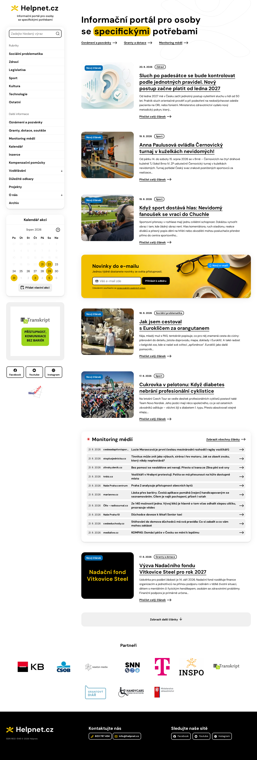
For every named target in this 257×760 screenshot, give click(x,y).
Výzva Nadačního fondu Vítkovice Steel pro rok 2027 (172, 568)
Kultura (14, 86)
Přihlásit (155, 280)
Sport (13, 78)
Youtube (34, 374)
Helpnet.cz (39, 8)
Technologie (18, 94)
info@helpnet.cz (128, 736)
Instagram (54, 374)
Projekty (15, 187)
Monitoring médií (22, 138)
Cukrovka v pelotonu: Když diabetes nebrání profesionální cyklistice (181, 387)
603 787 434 (102, 736)
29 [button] (49, 271)
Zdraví (14, 62)
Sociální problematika (26, 54)
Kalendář (16, 146)
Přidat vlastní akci (37, 287)
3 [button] (35, 278)
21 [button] (42, 264)
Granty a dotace (135, 43)
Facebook (15, 374)
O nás (13, 195)
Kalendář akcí (35, 219)
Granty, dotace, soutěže (27, 130)
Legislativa (17, 70)
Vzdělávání (17, 171)
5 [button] (49, 278)
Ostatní (15, 102)
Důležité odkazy (21, 179)
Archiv (14, 203)
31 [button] (14, 278)
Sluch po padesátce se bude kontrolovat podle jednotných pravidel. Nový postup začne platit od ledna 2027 (187, 82)
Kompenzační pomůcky (27, 163)
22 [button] (49, 264)
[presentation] (107, 85)
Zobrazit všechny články (223, 439)
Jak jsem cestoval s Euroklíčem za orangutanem (174, 324)
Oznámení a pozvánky (25, 122)
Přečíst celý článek (152, 116)
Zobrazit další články (164, 619)
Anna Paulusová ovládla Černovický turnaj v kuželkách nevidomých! (181, 148)
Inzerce (14, 154)
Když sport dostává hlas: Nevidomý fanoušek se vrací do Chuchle (180, 211)
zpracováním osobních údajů (131, 288)
